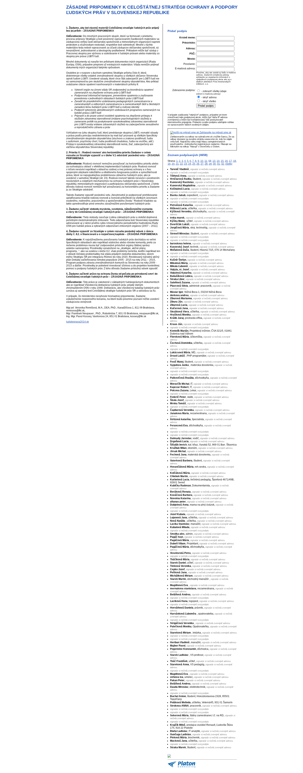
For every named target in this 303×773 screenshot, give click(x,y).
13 (214, 161)
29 (210, 163)
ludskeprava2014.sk (77, 321)
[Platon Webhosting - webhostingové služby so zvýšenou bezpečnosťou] (181, 766)
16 (226, 161)
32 (222, 163)
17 (230, 161)
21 (177, 163)
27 (202, 163)
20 (173, 163)
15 (222, 161)
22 (181, 163)
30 (214, 163)
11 (205, 161)
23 (185, 163)
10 (201, 161)
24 (189, 163)
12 (209, 161)
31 (218, 163)
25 (193, 163)
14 (218, 161)
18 (234, 161)
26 (197, 163)
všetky (228, 163)
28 (206, 163)
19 (169, 163)
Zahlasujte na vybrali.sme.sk (215, 132)
